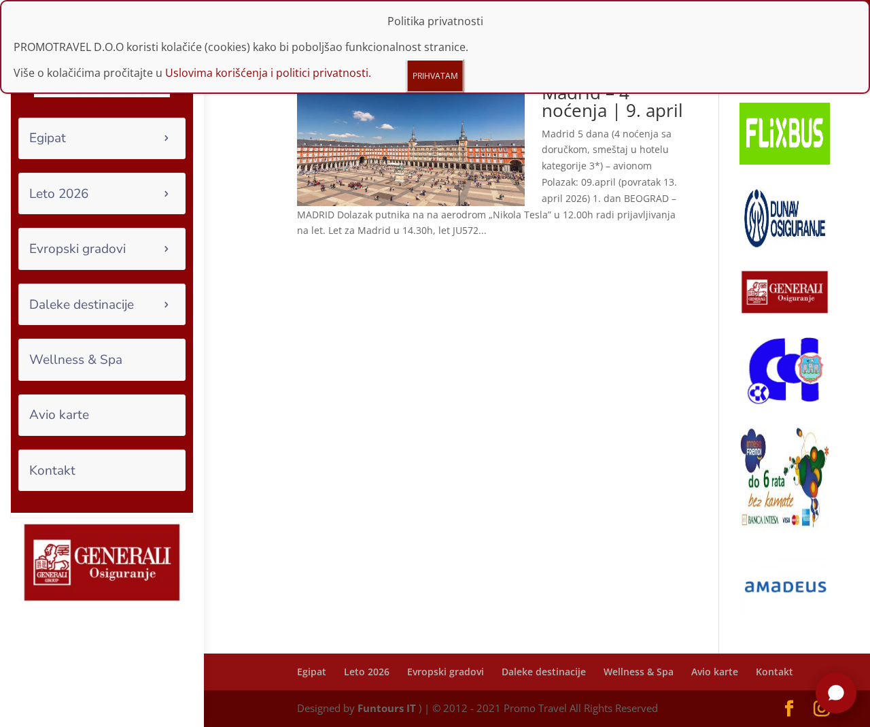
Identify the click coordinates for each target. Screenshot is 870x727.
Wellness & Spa (75, 360)
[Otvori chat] (836, 693)
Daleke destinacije (81, 305)
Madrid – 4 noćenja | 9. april (612, 101)
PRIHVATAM (435, 76)
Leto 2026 (58, 194)
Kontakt (52, 470)
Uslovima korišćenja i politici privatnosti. (268, 72)
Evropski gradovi (77, 249)
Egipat (47, 138)
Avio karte (59, 415)
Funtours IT (387, 708)
